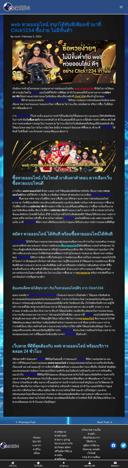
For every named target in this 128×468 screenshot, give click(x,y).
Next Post (104, 422)
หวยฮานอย (60, 435)
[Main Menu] (121, 7)
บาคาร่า (36, 445)
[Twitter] (123, 445)
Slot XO (36, 441)
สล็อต (37, 453)
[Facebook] (113, 445)
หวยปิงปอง (60, 458)
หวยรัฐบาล (60, 431)
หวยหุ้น (58, 455)
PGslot (36, 437)
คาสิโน (36, 449)
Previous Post (26, 422)
